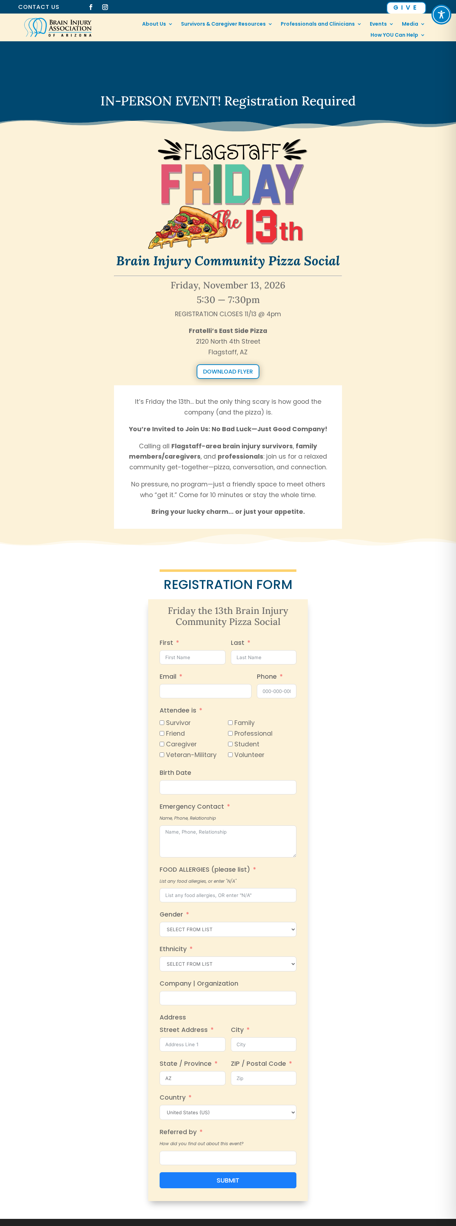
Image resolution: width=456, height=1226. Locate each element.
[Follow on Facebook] (91, 7)
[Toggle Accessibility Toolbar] (441, 14)
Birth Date (175, 772)
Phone (267, 676)
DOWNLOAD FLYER (228, 371)
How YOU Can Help (394, 35)
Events (378, 24)
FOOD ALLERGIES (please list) (205, 869)
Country (173, 1097)
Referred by (178, 1132)
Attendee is (178, 710)
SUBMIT (228, 1180)
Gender (171, 914)
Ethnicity (173, 949)
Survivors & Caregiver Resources (223, 24)
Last (237, 642)
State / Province (186, 1063)
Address (173, 1017)
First (166, 642)
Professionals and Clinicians (318, 24)
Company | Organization (199, 983)
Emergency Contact (192, 806)
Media (410, 24)
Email (168, 676)
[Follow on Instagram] (105, 7)
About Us (154, 24)
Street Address (184, 1030)
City (237, 1030)
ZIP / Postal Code (258, 1063)
